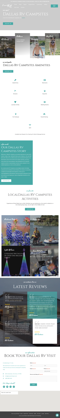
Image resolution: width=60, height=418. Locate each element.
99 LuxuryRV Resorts (4, 43)
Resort (21, 413)
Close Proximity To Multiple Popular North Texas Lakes (43, 225)
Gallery (35, 413)
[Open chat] (57, 415)
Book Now (47, 413)
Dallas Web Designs (31, 415)
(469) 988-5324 (46, 1)
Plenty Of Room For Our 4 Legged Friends (52, 40)
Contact (42, 413)
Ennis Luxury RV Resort (15, 413)
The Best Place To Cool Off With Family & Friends (37, 44)
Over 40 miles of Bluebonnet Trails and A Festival (15, 225)
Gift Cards (39, 413)
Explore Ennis (25, 413)
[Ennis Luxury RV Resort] (7, 6)
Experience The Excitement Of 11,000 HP (43, 256)
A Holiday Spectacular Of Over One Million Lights (14, 256)
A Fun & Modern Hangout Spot (20, 40)
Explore (23, 18)
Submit (33, 384)
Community (31, 413)
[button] (54, 5)
